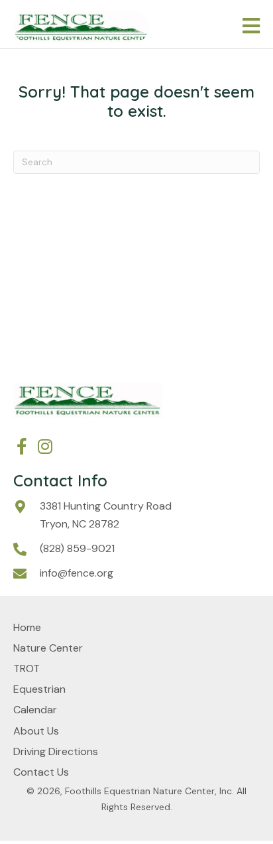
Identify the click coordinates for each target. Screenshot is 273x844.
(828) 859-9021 (77, 548)
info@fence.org (76, 573)
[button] (21, 446)
